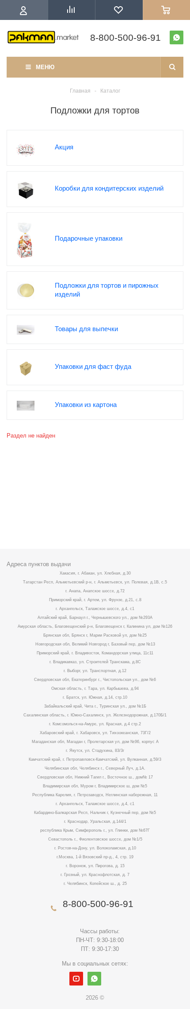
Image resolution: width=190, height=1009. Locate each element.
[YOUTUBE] (76, 979)
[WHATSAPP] (176, 37)
